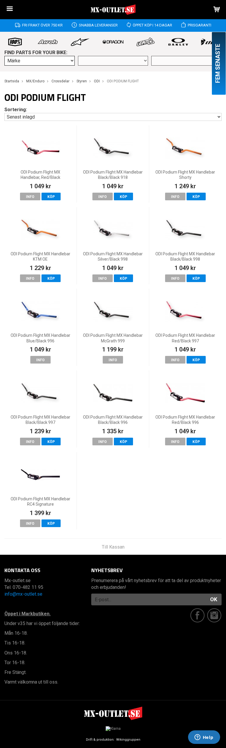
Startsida (11, 81)
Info (30, 197)
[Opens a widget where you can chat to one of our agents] (204, 737)
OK (213, 599)
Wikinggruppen (128, 740)
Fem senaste (217, 63)
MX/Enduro (35, 81)
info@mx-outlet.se (23, 594)
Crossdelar (60, 81)
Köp (51, 197)
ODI (97, 81)
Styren (82, 81)
